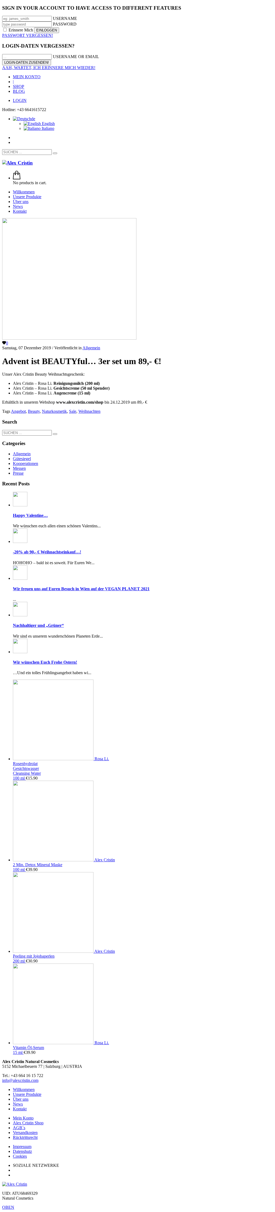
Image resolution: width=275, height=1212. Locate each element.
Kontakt (20, 1109)
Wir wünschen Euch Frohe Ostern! (45, 662)
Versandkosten (25, 1132)
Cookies (20, 1156)
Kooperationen (25, 463)
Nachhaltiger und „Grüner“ (38, 625)
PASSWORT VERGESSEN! (27, 35)
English (48, 123)
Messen (19, 468)
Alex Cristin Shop (28, 1123)
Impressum (22, 1146)
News (18, 1104)
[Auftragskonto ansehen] (16, 178)
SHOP (18, 86)
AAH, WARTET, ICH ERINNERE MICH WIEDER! (48, 67)
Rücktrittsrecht (25, 1137)
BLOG (19, 91)
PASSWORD (65, 24)
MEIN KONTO (27, 76)
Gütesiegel (22, 458)
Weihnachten (89, 411)
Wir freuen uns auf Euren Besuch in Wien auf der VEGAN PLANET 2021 (81, 589)
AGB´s (19, 1127)
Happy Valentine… (30, 515)
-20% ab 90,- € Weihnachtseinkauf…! (47, 552)
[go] (55, 153)
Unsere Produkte (27, 1094)
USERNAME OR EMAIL (76, 56)
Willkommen (24, 1089)
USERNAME (65, 18)
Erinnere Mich (21, 30)
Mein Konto (23, 1118)
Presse (18, 473)
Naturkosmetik (54, 411)
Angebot (18, 411)
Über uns (20, 1099)
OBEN (8, 1207)
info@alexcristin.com (20, 1080)
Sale (72, 411)
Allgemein (91, 348)
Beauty (34, 411)
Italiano (47, 128)
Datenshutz (22, 1151)
